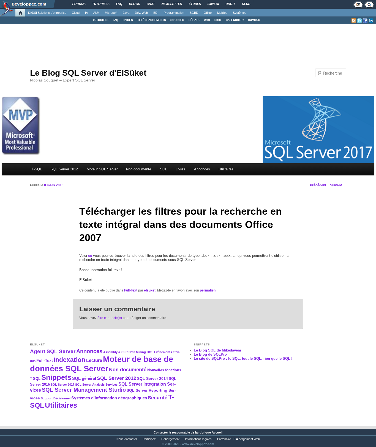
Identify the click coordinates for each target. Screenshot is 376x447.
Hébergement (170, 439)
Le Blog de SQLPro (210, 354)
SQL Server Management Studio (84, 390)
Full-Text (130, 290)
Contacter (161, 432)
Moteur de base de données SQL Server (101, 364)
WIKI (207, 19)
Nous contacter (126, 439)
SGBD (194, 12)
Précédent (316, 185)
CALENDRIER (235, 19)
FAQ (115, 19)
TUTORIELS (100, 19)
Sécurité (157, 397)
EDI (155, 12)
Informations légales (198, 439)
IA (86, 12)
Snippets (56, 377)
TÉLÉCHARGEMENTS (151, 19)
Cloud (76, 12)
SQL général (84, 378)
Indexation (69, 359)
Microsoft (111, 12)
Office (208, 12)
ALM (96, 12)
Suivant (338, 185)
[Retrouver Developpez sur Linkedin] (371, 20)
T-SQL (37, 169)
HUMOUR (254, 19)
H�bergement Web (246, 439)
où (90, 256)
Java (126, 12)
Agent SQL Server (52, 351)
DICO (217, 19)
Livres (180, 169)
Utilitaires (226, 169)
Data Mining (137, 352)
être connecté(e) (109, 318)
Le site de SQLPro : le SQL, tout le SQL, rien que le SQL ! (243, 358)
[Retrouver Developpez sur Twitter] (359, 20)
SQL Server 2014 (152, 378)
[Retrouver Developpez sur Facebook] (365, 20)
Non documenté (138, 169)
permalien (208, 290)
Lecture (94, 360)
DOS (150, 352)
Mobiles (222, 12)
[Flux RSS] (354, 20)
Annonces (202, 169)
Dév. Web (141, 12)
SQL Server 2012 (64, 169)
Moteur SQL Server (102, 169)
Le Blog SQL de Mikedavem (217, 350)
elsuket (150, 290)
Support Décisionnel (55, 398)
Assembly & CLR (115, 352)
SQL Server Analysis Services (96, 384)
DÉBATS (194, 19)
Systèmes (239, 12)
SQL (163, 169)
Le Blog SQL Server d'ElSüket (88, 72)
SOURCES (177, 19)
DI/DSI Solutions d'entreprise (47, 12)
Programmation (174, 12)
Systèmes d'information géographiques (109, 398)
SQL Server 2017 (62, 384)
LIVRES (128, 19)
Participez (149, 439)
